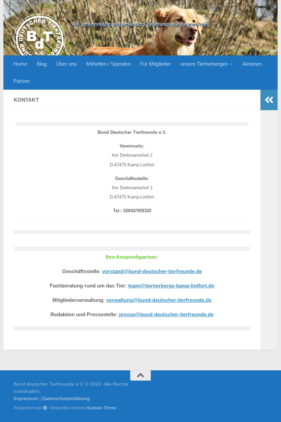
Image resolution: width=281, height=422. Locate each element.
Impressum (26, 398)
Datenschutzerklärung (66, 398)
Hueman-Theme (101, 408)
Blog (42, 64)
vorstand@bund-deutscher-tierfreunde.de (152, 271)
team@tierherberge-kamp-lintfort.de (171, 286)
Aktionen (252, 64)
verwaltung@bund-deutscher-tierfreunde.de (158, 300)
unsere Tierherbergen (204, 64)
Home (20, 64)
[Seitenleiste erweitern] (269, 100)
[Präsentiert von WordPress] (45, 408)
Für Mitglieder (155, 64)
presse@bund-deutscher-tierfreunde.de (166, 314)
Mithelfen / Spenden (108, 64)
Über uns (66, 64)
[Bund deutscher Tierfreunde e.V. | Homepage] (39, 39)
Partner (21, 81)
